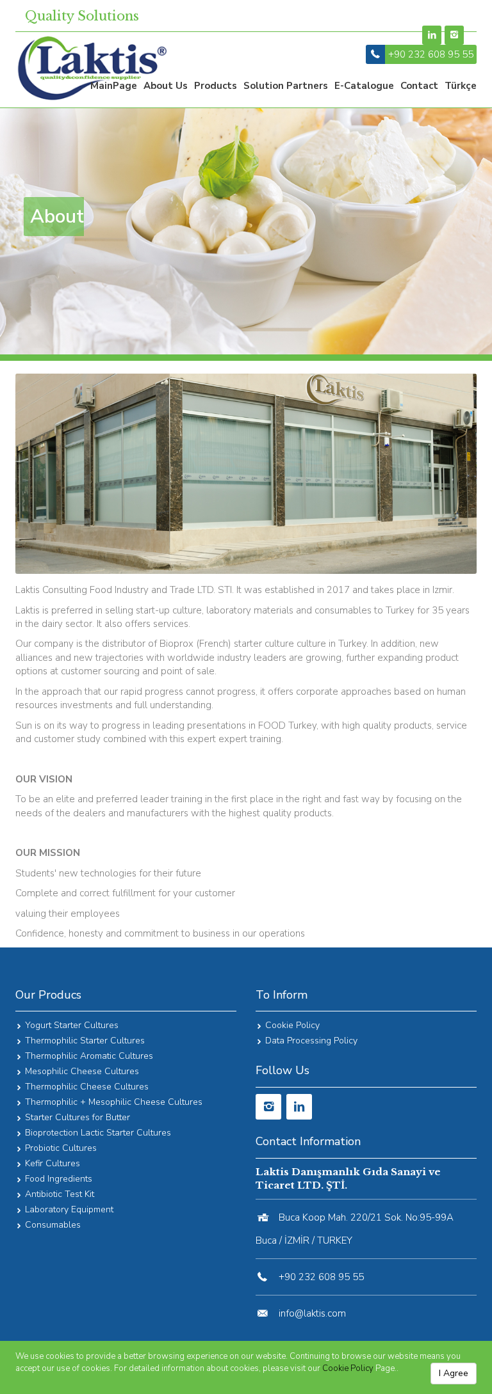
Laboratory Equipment (69, 1209)
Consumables (53, 1225)
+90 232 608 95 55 (430, 54)
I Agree (453, 1373)
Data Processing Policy (311, 1040)
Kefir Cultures (52, 1163)
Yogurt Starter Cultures (72, 1025)
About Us (166, 85)
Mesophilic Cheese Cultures (82, 1071)
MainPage (113, 85)
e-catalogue (364, 85)
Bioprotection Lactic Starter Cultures (98, 1133)
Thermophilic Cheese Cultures (87, 1087)
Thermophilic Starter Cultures (85, 1040)
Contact (419, 85)
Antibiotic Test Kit (59, 1194)
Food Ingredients (58, 1179)
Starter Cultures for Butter (77, 1117)
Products (215, 85)
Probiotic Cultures (61, 1148)
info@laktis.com (312, 1313)
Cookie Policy (347, 1368)
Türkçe (461, 85)
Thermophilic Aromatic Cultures (89, 1056)
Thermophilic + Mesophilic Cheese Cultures (113, 1102)
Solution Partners (285, 85)
